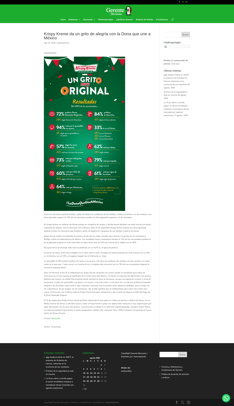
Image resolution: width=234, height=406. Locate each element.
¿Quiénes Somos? (124, 20)
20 (95, 377)
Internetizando (140, 356)
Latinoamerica (63, 43)
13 (95, 373)
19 (91, 377)
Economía (88, 20)
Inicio (63, 20)
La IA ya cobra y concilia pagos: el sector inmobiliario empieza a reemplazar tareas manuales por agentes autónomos (176, 108)
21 (98, 377)
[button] (226, 398)
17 (84, 377)
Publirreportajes (105, 20)
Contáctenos (162, 20)
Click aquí (175, 64)
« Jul (84, 389)
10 (84, 373)
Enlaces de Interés (144, 20)
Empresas (73, 20)
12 (91, 373)
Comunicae (55, 318)
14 (98, 373)
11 (88, 373)
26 (91, 381)
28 (98, 381)
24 (84, 381)
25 (88, 381)
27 (95, 381)
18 (88, 377)
